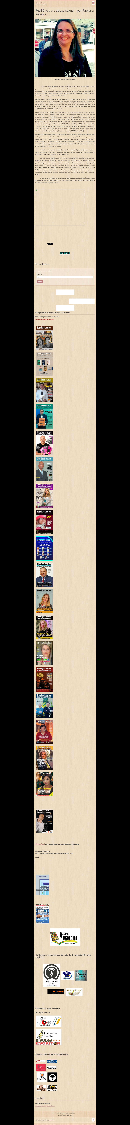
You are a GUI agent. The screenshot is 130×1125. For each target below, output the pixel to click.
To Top (93, 1120)
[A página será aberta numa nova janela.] (65, 48)
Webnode (69, 1115)
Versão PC (51, 1120)
